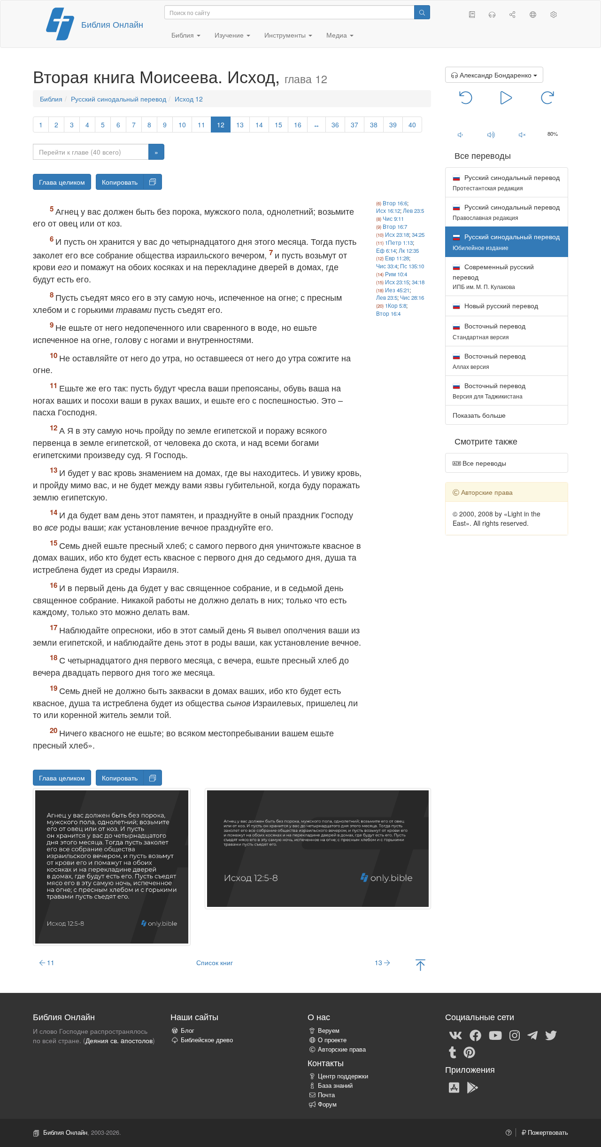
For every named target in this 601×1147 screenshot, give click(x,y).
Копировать (120, 182)
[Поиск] (422, 12)
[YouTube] (495, 1034)
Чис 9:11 (393, 218)
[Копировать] (152, 182)
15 (278, 124)
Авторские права (342, 1049)
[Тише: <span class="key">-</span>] (460, 134)
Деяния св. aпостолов (119, 1040)
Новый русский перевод (500, 305)
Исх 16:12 (388, 210)
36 (335, 124)
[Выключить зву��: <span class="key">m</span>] (522, 134)
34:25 (418, 234)
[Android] (472, 1087)
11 (201, 124)
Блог (187, 1030)
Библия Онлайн (112, 24)
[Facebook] (475, 1034)
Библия (51, 98)
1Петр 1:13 (399, 242)
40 (412, 124)
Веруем (328, 1030)
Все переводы (483, 463)
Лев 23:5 (413, 210)
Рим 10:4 (396, 274)
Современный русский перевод (493, 276)
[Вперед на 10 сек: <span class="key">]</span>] (547, 96)
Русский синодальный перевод (118, 98)
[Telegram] (532, 1034)
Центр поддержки (343, 1076)
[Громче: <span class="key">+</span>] (491, 134)
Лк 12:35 (409, 250)
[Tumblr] (452, 1051)
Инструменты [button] (286, 34)
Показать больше (479, 415)
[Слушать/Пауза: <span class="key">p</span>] (506, 96)
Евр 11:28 (397, 258)
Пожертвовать (547, 1132)
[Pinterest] (469, 1051)
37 (354, 124)
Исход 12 (189, 98)
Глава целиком (62, 182)
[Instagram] (514, 1034)
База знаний (335, 1085)
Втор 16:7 (395, 226)
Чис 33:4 (386, 266)
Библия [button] (183, 34)
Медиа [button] (337, 34)
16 (297, 124)
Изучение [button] (230, 34)
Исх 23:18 (397, 234)
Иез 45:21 (397, 290)
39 (393, 124)
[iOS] (454, 1087)
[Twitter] (551, 1034)
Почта (326, 1095)
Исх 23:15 (397, 282)
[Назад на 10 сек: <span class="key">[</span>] (466, 96)
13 (240, 124)
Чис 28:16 (412, 297)
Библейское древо (207, 1040)
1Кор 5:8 (395, 305)
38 (374, 124)
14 (259, 124)
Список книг (214, 962)
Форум (327, 1104)
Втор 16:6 (395, 203)
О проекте (332, 1040)
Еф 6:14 (386, 250)
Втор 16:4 (388, 313)
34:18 (418, 282)
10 (182, 124)
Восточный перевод (489, 330)
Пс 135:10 (412, 266)
